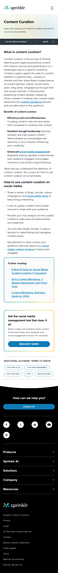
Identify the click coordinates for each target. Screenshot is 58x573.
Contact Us (29, 406)
